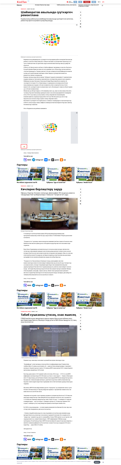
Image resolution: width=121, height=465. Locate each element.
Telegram (87, 2)
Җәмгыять (23, 9)
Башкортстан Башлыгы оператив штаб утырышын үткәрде (88, 5)
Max (94, 2)
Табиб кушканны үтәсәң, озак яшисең (66, 5)
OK (80, 2)
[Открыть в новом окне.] (27, 159)
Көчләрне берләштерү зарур (42, 5)
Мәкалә (19, 5)
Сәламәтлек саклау (26, 311)
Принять (97, 462)
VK (75, 2)
